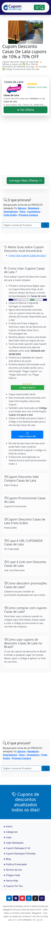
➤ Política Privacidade (15, 864)
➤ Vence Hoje (11, 880)
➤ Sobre (8, 826)
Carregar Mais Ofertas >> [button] (25, 180)
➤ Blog (7, 858)
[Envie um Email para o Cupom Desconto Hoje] (42, 898)
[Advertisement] (25, 147)
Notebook (33, 208)
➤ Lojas (7, 837)
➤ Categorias (11, 831)
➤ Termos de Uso (13, 869)
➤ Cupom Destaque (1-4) (17, 848)
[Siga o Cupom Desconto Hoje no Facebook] (16, 898)
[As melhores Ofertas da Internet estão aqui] (12, 7)
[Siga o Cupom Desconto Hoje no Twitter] (9, 898)
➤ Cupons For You (13, 886)
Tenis (22, 211)
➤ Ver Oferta (25, 110)
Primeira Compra (28, 215)
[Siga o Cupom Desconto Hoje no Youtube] (22, 898)
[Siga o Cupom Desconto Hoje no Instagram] (29, 898)
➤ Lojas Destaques (14, 842)
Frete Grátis (10, 215)
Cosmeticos (33, 211)
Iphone (22, 208)
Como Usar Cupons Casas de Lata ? (27, 255)
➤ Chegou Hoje (12, 875)
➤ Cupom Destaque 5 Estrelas (20, 853)
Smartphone (11, 211)
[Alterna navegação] (39, 7)
